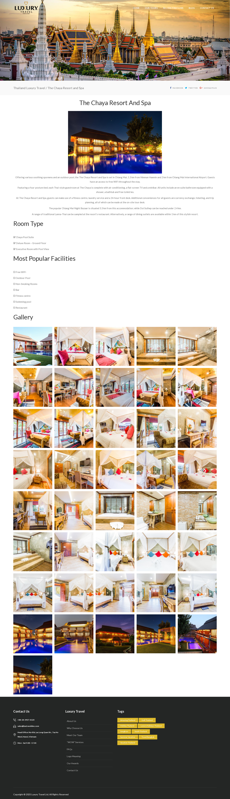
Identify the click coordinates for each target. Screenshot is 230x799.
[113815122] (156, 387)
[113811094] (32, 469)
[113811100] (197, 469)
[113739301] (115, 510)
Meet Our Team (74, 735)
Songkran (124, 731)
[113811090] (115, 428)
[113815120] (115, 387)
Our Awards (73, 763)
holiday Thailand (127, 726)
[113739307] (32, 551)
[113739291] (73, 510)
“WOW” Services (75, 742)
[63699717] (32, 346)
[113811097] (115, 469)
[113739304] (156, 510)
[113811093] (197, 428)
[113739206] (197, 592)
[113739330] (156, 592)
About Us (71, 721)
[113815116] (197, 346)
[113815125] (197, 387)
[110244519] (156, 633)
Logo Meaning (74, 756)
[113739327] (73, 592)
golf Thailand (147, 720)
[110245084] (115, 633)
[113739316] (115, 551)
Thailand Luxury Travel (29, 88)
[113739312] (73, 551)
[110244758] (32, 674)
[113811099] (156, 469)
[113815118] (32, 387)
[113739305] (197, 510)
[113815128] (32, 428)
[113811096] (73, 469)
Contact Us (72, 770)
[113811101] (32, 510)
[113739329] (115, 592)
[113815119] (73, 387)
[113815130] (73, 428)
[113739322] (156, 551)
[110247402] (73, 633)
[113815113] (73, 346)
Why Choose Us (75, 728)
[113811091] (156, 428)
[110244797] (32, 633)
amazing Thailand (127, 720)
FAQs (69, 749)
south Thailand (141, 731)
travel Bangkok (148, 737)
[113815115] (156, 346)
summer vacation (127, 737)
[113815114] (115, 346)
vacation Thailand (127, 742)
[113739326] (32, 592)
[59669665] (197, 633)
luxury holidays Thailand (151, 726)
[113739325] (197, 551)
